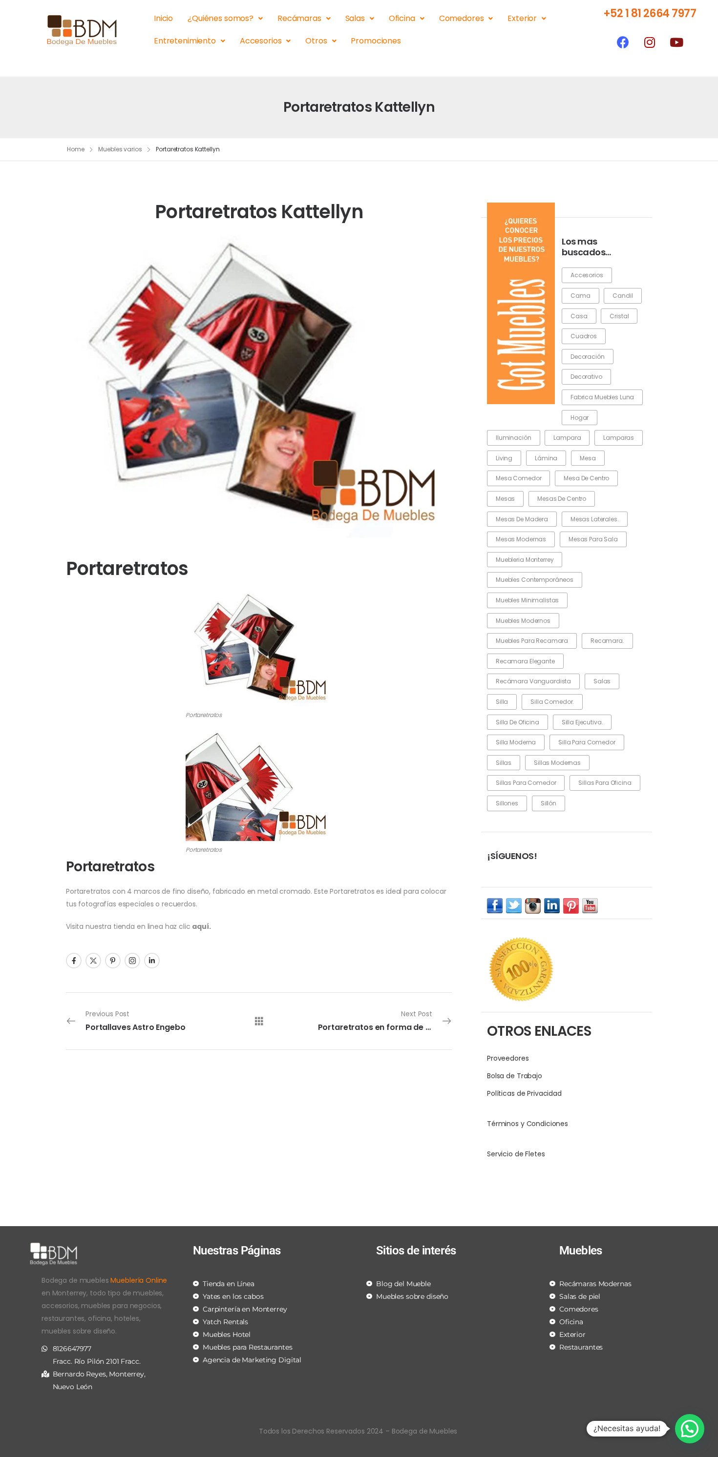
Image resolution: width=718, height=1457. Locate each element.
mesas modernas (521, 539)
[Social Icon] (74, 960)
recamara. (607, 640)
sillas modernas (557, 763)
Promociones (376, 40)
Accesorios (261, 40)
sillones (507, 803)
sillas (503, 763)
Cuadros (583, 336)
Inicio (163, 18)
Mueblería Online (138, 1280)
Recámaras (299, 18)
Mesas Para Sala (593, 539)
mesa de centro (586, 478)
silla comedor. (552, 702)
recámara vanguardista (533, 681)
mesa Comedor (518, 478)
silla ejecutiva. (582, 722)
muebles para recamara (532, 640)
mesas (505, 498)
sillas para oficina (604, 783)
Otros (316, 40)
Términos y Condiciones (527, 1124)
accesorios (586, 275)
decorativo (586, 376)
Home (75, 149)
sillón (548, 803)
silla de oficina (517, 722)
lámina (546, 458)
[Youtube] (676, 42)
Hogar (579, 417)
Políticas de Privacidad (524, 1093)
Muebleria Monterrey (524, 559)
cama (580, 295)
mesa (587, 458)
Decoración (587, 356)
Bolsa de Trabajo (514, 1076)
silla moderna (516, 742)
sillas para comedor (526, 783)
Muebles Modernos (523, 620)
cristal (619, 316)
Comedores (461, 18)
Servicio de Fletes (516, 1154)
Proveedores (507, 1058)
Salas (355, 18)
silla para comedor (586, 742)
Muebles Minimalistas (527, 600)
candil (622, 295)
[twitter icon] (514, 905)
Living (504, 458)
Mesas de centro (561, 498)
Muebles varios (120, 149)
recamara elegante (525, 661)
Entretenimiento (185, 40)
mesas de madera (522, 519)
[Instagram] (649, 42)
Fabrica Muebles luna (602, 397)
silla (502, 702)
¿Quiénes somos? (220, 18)
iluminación (513, 437)
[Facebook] (623, 42)
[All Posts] (259, 1020)
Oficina (402, 18)
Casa (578, 316)
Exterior (522, 18)
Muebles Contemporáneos (534, 579)
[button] (689, 1428)
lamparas (618, 437)
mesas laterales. (594, 519)
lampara (567, 437)
